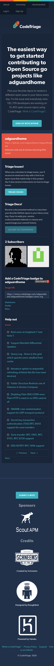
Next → (34, 453)
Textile (8, 305)
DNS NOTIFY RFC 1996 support (27, 445)
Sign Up (19, 11)
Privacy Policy (30, 646)
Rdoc (7, 309)
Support (43, 646)
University (20, 4)
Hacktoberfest (38, 4)
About (6, 4)
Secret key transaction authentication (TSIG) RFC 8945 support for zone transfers (24, 424)
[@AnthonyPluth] (38, 266)
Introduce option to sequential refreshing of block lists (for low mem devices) (26, 372)
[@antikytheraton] (15, 266)
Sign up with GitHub (27, 123)
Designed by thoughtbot (27, 605)
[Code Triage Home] (27, 25)
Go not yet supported (20, 230)
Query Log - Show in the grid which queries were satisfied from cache (25, 357)
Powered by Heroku (27, 639)
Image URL (10, 287)
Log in (6, 11)
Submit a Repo (27, 495)
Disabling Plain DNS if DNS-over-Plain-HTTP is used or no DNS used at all (26, 398)
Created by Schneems (27, 571)
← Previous (21, 453)
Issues (8, 325)
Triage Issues (15, 192)
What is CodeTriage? (33, 111)
